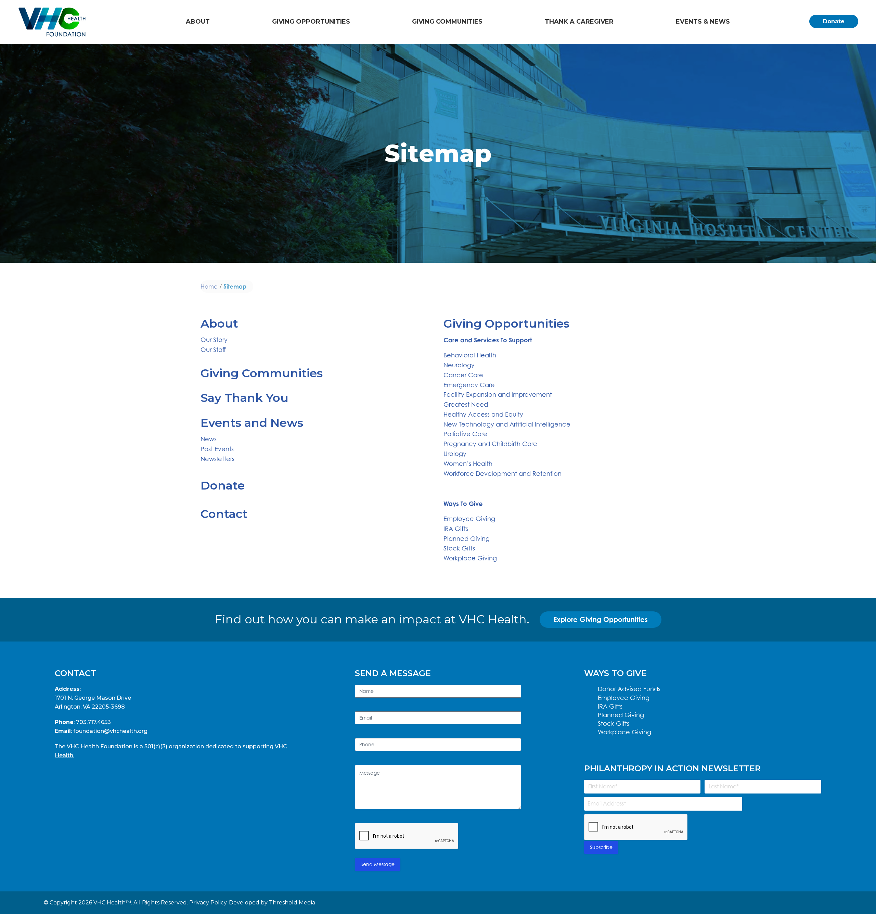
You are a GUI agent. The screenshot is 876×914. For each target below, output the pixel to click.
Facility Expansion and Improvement (497, 394)
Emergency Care (469, 385)
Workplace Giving (470, 558)
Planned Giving (466, 538)
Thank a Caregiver (579, 21)
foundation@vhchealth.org (110, 731)
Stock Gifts (459, 548)
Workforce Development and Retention (502, 473)
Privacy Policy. (208, 902)
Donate (834, 21)
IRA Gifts (455, 528)
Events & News (703, 21)
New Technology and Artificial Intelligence (506, 424)
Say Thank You (244, 398)
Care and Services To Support (487, 340)
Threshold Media (292, 902)
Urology (454, 453)
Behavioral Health (469, 355)
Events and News (252, 423)
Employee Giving (469, 518)
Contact (224, 514)
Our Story (214, 339)
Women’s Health (467, 463)
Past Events (217, 449)
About (198, 21)
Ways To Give (463, 503)
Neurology (459, 365)
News (209, 439)
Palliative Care (465, 433)
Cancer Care (463, 375)
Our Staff (213, 349)
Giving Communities (447, 21)
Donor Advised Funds (629, 689)
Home (209, 286)
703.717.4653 (93, 722)
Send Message (378, 864)
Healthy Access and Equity (483, 414)
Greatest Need (465, 404)
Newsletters (217, 458)
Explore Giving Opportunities (600, 619)
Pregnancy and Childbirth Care (490, 443)
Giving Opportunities (311, 21)
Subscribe (601, 847)
